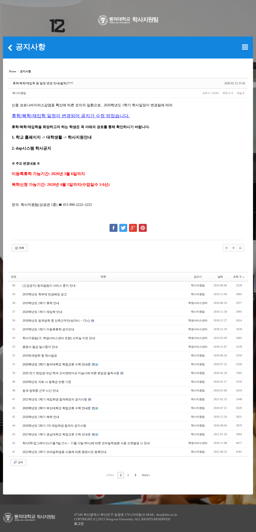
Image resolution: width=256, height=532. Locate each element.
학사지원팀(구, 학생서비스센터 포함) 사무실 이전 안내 (58, 338)
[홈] (10, 47)
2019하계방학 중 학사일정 (39, 355)
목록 (21, 247)
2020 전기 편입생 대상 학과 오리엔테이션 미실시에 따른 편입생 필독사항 (71, 373)
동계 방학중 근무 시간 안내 (40, 390)
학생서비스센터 (198, 302)
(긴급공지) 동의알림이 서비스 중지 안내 (49, 285)
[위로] (226, 247)
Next (145, 475)
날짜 (220, 276)
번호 (13, 276)
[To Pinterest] (142, 225)
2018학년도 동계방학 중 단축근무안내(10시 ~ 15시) (56, 320)
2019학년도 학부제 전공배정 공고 (44, 294)
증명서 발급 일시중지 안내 (40, 347)
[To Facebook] (113, 225)
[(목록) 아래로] (233, 247)
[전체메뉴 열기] (245, 47)
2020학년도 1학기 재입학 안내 (42, 312)
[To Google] (133, 225)
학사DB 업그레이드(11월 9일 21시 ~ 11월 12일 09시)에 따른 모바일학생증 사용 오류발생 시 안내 (86, 443)
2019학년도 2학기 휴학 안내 (40, 303)
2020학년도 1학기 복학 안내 (40, 417)
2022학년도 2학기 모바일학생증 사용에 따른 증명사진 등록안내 (64, 452)
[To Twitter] (123, 225)
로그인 (79, 523)
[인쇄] (240, 247)
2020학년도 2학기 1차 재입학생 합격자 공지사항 (54, 425)
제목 (103, 276)
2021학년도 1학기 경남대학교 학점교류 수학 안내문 (57, 434)
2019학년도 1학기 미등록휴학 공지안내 (48, 329)
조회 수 (237, 276)
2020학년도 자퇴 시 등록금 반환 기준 (46, 382)
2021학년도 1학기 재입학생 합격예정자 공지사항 (55, 399)
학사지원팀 (19, 93)
